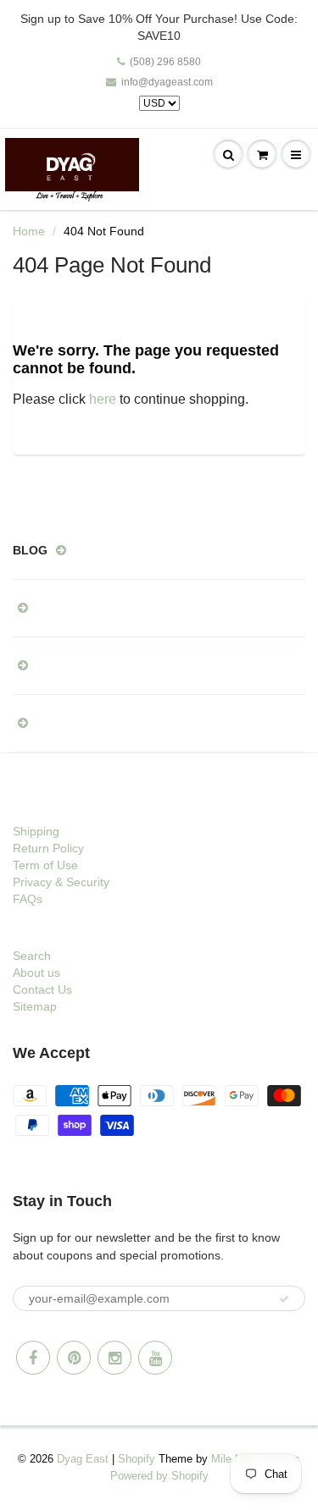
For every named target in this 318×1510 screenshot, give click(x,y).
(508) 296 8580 (165, 62)
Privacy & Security (61, 882)
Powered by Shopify (159, 1475)
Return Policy (48, 848)
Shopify (136, 1458)
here (102, 399)
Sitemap (35, 1006)
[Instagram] (114, 1358)
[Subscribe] (284, 1299)
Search (32, 955)
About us (36, 972)
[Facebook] (33, 1358)
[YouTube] (155, 1358)
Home (29, 231)
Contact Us (42, 989)
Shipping (36, 831)
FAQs (27, 899)
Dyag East (83, 1458)
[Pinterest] (74, 1358)
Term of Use (45, 865)
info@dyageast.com (167, 82)
